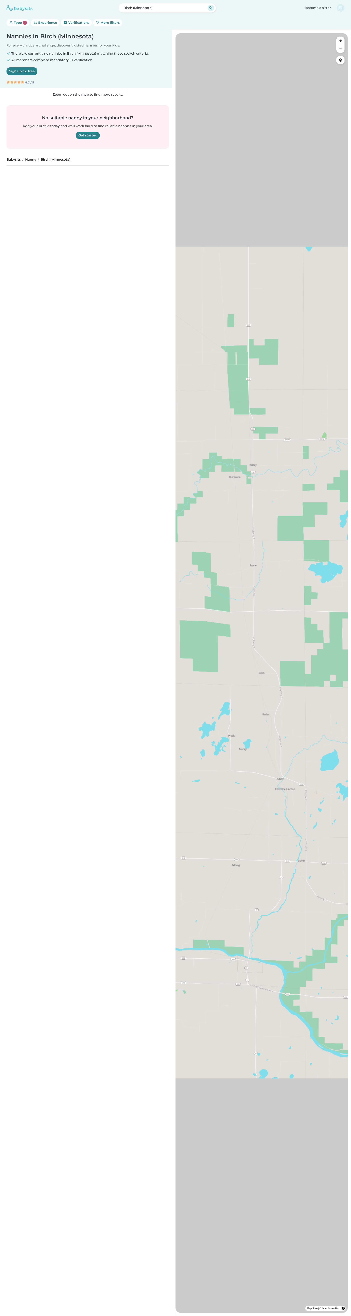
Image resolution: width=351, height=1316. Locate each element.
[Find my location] (340, 60)
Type (19, 23)
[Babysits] (19, 8)
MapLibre (312, 1308)
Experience (47, 23)
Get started (87, 135)
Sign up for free (22, 71)
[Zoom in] (340, 41)
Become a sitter (318, 8)
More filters (110, 23)
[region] (262, 673)
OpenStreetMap (331, 1308)
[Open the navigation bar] (340, 8)
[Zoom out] (340, 49)
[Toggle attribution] (343, 1308)
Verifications (78, 23)
